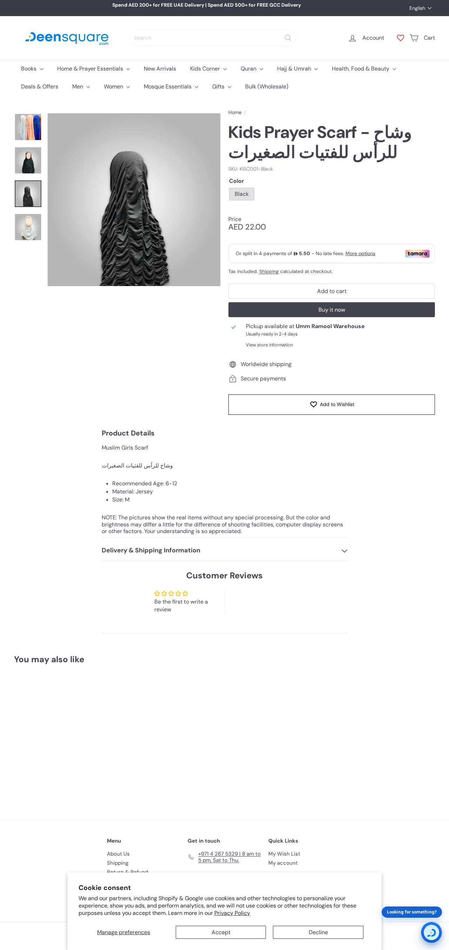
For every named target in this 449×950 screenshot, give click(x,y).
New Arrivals (160, 68)
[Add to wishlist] (69, 687)
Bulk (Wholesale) (266, 86)
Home (235, 112)
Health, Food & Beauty (361, 68)
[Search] (288, 38)
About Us (118, 853)
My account (283, 862)
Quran (249, 68)
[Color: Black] (26, 749)
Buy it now (332, 309)
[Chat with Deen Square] (431, 932)
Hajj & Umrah (295, 68)
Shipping (269, 271)
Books (29, 68)
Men (78, 86)
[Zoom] (134, 199)
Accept (221, 932)
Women (114, 86)
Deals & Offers (39, 86)
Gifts (219, 86)
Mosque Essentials (168, 86)
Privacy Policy (232, 913)
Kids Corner (205, 68)
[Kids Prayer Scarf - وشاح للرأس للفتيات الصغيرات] (46, 737)
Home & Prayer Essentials (91, 68)
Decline (318, 932)
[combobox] (213, 38)
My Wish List (284, 853)
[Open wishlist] (400, 38)
